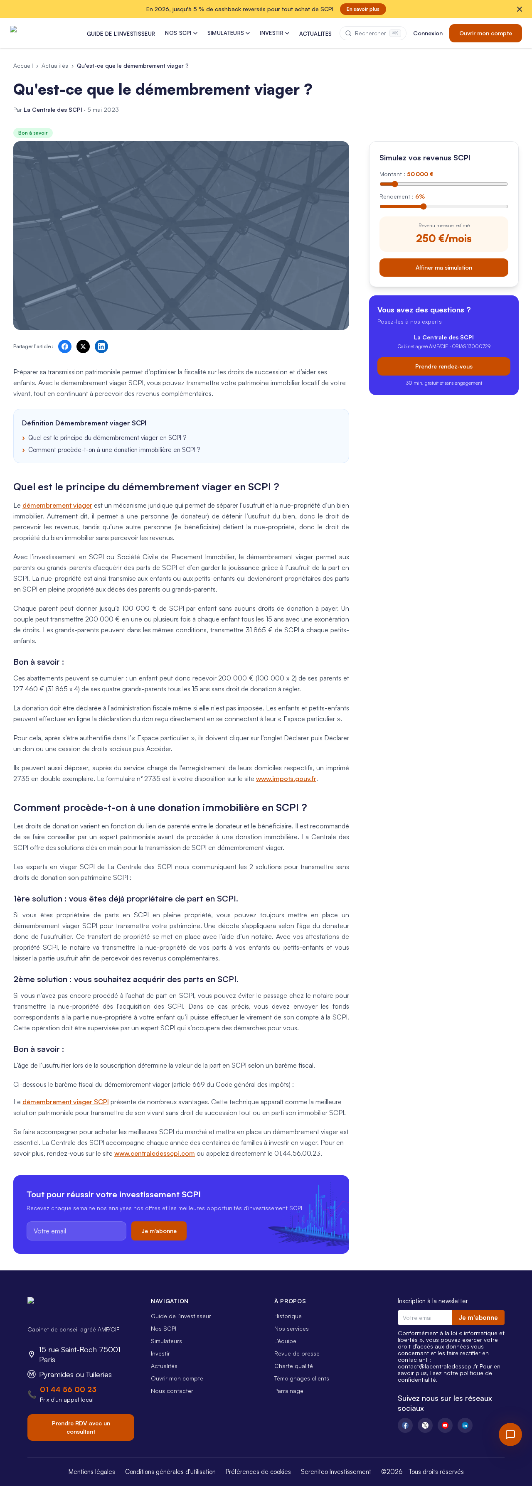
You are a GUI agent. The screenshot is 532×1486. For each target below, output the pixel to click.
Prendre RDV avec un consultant (81, 1427)
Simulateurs (166, 1340)
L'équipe (285, 1340)
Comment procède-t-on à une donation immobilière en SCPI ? (114, 450)
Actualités (55, 65)
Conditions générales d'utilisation (170, 1472)
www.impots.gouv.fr (286, 778)
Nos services (291, 1328)
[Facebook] (405, 1425)
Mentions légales (92, 1472)
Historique (288, 1315)
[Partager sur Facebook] (64, 346)
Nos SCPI (163, 1328)
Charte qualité (293, 1365)
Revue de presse (297, 1353)
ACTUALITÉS (315, 33)
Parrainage (288, 1390)
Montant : (406, 173)
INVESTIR (271, 32)
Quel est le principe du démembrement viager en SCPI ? (107, 438)
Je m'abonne (159, 1230)
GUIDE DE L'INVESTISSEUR (121, 33)
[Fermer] (519, 9)
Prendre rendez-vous (444, 365)
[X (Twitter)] (425, 1425)
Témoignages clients (301, 1378)
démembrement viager (57, 505)
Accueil (23, 65)
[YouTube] (445, 1425)
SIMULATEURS (225, 32)
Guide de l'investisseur (181, 1315)
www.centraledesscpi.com (154, 1153)
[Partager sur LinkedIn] (101, 346)
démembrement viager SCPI (65, 1102)
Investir (160, 1353)
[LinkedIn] (465, 1425)
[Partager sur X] (83, 346)
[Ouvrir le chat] (510, 1434)
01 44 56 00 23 (68, 1389)
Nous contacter (172, 1390)
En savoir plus (363, 9)
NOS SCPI (178, 32)
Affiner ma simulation (444, 266)
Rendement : (402, 196)
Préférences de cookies (258, 1472)
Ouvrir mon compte (485, 33)
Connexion (428, 33)
